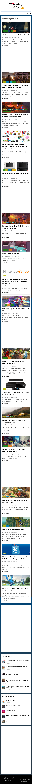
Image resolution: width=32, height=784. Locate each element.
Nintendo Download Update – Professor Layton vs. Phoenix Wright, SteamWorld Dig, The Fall (15, 281)
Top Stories (13, 169)
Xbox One (14, 81)
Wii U (13, 140)
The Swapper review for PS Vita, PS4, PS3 (15, 35)
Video (11, 81)
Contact (29, 779)
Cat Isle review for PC (10, 700)
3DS (4, 140)
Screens (20, 109)
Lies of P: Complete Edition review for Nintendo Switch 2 (17, 715)
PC (6, 109)
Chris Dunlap (7, 313)
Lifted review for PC (10, 720)
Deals (24, 779)
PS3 (7, 31)
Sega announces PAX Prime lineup (13, 529)
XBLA (25, 109)
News (4, 81)
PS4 (9, 31)
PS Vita (4, 31)
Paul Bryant (6, 90)
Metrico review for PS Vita (10, 253)
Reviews (14, 31)
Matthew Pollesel (7, 37)
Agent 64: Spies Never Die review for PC (14, 705)
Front (19, 777)
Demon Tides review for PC (11, 710)
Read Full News (5, 46)
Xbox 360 (4, 111)
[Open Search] (27, 13)
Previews (7, 81)
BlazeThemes (8, 780)
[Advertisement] (16, 60)
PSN (11, 31)
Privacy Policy (24, 781)
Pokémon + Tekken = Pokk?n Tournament (15, 588)
